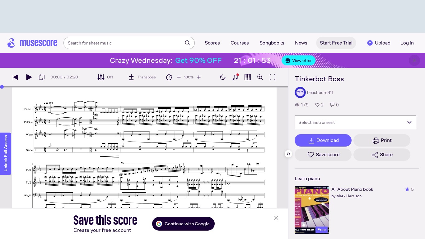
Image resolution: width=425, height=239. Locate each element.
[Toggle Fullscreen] (272, 77)
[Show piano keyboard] (235, 77)
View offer (302, 60)
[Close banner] (414, 60)
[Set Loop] (41, 77)
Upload (382, 42)
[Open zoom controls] (260, 77)
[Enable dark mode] (223, 77)
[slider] (2, 87)
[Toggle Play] (28, 77)
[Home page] (32, 43)
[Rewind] (15, 77)
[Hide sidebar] (288, 153)
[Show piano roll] (247, 77)
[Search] (187, 43)
